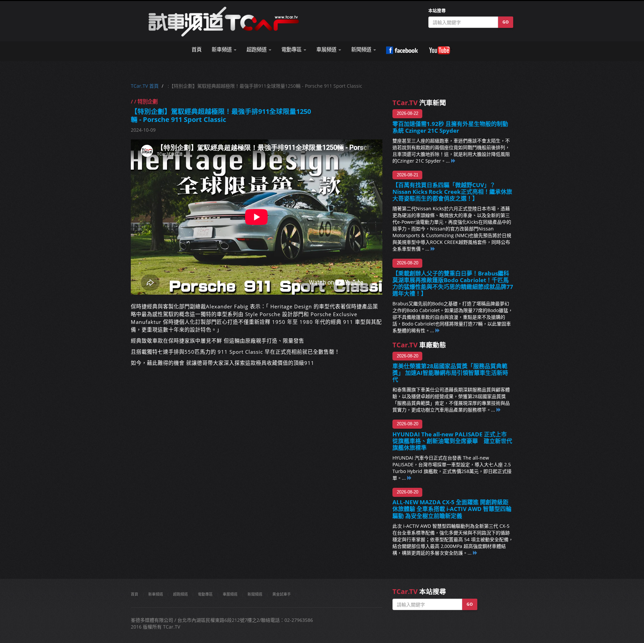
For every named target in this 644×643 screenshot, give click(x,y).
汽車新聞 (419, 102)
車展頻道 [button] (327, 49)
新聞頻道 (255, 594)
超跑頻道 (180, 594)
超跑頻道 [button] (257, 49)
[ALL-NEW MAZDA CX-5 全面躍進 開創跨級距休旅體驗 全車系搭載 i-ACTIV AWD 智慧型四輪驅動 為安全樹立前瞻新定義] (475, 553)
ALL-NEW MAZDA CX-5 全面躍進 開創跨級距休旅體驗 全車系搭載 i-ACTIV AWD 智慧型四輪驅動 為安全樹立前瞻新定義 (452, 508)
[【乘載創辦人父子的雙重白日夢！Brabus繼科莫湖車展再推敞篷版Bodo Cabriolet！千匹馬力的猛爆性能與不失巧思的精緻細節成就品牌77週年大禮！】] (437, 330)
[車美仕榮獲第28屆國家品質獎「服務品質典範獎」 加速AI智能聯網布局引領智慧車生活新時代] (498, 409)
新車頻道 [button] (222, 49)
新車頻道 (155, 594)
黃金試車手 (281, 594)
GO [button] (505, 22)
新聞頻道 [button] (362, 49)
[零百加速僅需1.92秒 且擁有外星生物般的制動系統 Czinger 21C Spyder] (453, 161)
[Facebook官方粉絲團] (402, 50)
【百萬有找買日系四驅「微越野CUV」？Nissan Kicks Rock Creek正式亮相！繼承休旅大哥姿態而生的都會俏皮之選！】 (452, 191)
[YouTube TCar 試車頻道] (440, 50)
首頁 (197, 49)
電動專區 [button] (292, 49)
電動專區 (205, 594)
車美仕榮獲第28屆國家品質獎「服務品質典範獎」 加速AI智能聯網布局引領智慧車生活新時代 (450, 372)
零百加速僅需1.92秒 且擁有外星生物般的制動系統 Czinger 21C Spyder (450, 127)
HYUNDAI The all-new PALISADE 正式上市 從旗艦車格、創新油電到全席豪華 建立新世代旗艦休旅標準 (452, 441)
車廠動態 (419, 344)
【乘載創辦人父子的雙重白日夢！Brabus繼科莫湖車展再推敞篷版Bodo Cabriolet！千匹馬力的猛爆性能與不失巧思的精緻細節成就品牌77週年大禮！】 (452, 283)
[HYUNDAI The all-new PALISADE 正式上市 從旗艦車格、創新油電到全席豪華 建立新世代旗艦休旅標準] (409, 478)
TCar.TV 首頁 (145, 86)
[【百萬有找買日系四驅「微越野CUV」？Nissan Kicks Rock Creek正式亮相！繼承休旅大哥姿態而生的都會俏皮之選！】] (433, 249)
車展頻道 (230, 594)
